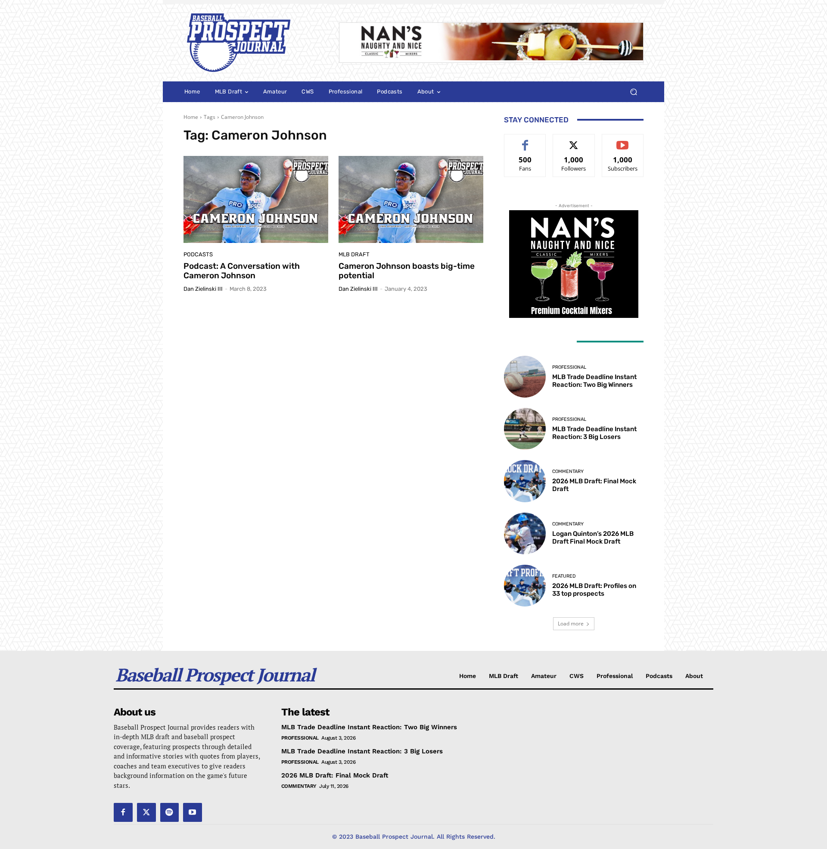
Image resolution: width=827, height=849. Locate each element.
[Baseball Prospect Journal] (250, 42)
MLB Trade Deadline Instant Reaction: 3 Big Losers (594, 433)
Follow (574, 140)
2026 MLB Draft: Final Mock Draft (334, 775)
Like (525, 140)
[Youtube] (192, 812)
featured (564, 576)
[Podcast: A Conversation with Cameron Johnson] (255, 199)
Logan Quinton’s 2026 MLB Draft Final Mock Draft (593, 537)
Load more (571, 623)
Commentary (568, 471)
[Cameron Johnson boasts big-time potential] (411, 199)
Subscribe (622, 140)
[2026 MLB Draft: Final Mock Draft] (525, 481)
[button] (633, 92)
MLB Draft (354, 254)
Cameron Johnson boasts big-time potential (407, 271)
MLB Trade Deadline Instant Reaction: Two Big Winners (594, 381)
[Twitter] (146, 812)
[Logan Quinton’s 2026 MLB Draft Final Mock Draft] (525, 533)
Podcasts (198, 254)
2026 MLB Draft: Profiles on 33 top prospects (594, 589)
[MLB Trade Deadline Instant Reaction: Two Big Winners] (525, 377)
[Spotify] (169, 812)
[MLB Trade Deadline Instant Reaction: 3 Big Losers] (525, 429)
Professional (569, 367)
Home (190, 117)
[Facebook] (123, 812)
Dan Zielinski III (203, 289)
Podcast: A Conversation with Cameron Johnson (241, 271)
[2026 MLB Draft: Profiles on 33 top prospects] (525, 585)
